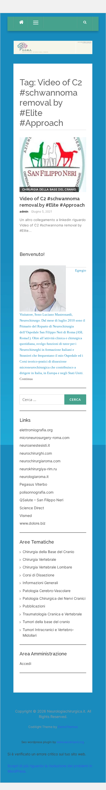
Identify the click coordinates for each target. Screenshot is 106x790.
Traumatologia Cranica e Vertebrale (52, 614)
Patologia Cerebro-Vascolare (46, 590)
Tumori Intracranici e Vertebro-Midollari (48, 632)
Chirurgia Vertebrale (39, 559)
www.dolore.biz (33, 523)
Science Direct (32, 508)
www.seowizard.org (70, 742)
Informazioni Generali (40, 583)
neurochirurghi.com (36, 453)
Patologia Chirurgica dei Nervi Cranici (54, 598)
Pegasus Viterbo (33, 484)
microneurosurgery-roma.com (44, 437)
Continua (26, 379)
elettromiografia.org (36, 430)
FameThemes (68, 727)
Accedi (25, 663)
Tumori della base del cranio (46, 621)
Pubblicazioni (34, 606)
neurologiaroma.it (34, 476)
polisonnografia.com (37, 492)
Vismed (26, 515)
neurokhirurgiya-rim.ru (38, 469)
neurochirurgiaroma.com (40, 461)
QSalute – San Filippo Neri (41, 500)
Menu (33, 22)
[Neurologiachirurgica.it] (53, 47)
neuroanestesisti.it (35, 445)
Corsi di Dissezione (38, 575)
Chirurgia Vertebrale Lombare (47, 567)
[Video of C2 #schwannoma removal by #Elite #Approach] (53, 164)
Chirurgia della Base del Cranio (49, 189)
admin (24, 211)
